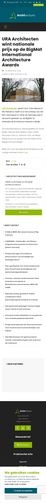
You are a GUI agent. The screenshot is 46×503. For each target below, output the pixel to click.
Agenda (23, 462)
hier (26, 152)
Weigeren (23, 497)
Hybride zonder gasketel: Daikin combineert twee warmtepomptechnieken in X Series (21, 296)
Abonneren (23, 212)
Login (30, 2)
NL (21, 2)
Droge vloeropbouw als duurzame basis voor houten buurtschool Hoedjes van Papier (23, 327)
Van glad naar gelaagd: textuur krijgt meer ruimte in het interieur (22, 307)
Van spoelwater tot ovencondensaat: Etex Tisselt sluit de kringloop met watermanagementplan (22, 269)
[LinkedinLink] (37, 2)
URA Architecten (9, 108)
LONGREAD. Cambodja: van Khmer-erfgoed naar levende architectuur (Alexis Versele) (21, 244)
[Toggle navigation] (5, 26)
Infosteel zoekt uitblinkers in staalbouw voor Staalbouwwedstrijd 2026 (23, 317)
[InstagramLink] (40, 2)
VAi (15, 161)
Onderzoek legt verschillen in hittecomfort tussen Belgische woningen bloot (19, 256)
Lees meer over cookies (15, 484)
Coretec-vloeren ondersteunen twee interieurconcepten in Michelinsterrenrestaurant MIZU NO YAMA (22, 283)
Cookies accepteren (23, 491)
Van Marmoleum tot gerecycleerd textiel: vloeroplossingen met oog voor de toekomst (23, 340)
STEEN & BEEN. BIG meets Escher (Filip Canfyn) (22, 233)
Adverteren (38, 5)
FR (25, 2)
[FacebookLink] (35, 2)
